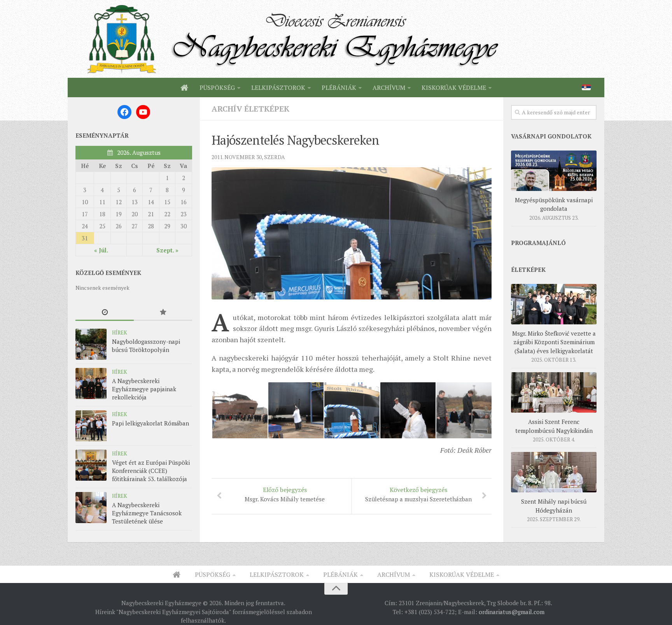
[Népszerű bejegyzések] (163, 312)
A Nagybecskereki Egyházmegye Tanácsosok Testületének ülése (147, 513)
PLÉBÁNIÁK (339, 87)
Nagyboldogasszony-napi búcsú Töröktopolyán (146, 346)
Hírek (119, 332)
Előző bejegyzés (285, 494)
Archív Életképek (250, 108)
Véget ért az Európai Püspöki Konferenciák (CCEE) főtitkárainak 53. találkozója (151, 471)
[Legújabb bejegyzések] (104, 312)
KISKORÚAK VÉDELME (454, 87)
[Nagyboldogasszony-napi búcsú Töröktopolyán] (91, 344)
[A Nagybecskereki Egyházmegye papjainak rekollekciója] (91, 383)
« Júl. (101, 250)
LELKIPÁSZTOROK (278, 87)
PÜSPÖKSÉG (217, 87)
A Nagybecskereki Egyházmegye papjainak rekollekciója (144, 389)
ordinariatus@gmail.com (511, 612)
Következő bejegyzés (418, 494)
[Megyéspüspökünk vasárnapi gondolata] (554, 171)
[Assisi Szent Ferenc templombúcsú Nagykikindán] (554, 392)
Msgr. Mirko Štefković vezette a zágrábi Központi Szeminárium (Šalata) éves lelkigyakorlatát (554, 342)
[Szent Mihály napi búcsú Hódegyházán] (554, 472)
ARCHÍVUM (389, 87)
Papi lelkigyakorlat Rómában (150, 423)
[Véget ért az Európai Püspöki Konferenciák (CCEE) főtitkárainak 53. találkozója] (91, 465)
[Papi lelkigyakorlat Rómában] (91, 425)
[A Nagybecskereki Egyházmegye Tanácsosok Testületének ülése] (91, 507)
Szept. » (167, 250)
